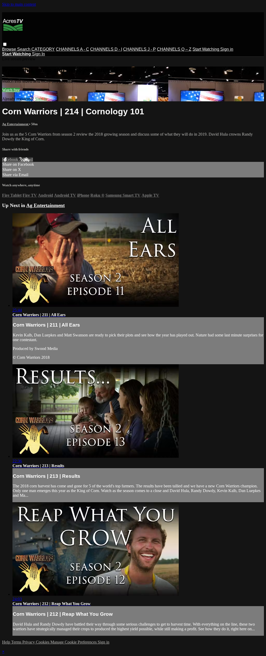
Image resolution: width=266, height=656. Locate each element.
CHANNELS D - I (106, 49)
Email (28, 159)
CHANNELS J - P (139, 49)
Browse (9, 49)
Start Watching (206, 49)
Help (6, 642)
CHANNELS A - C (72, 49)
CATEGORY (43, 49)
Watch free (11, 90)
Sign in (226, 49)
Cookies (43, 642)
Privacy (29, 642)
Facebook (10, 159)
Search (24, 49)
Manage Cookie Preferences (74, 642)
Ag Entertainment (15, 124)
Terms (16, 642)
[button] (4, 44)
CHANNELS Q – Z (174, 49)
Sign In (38, 54)
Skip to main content (19, 4)
